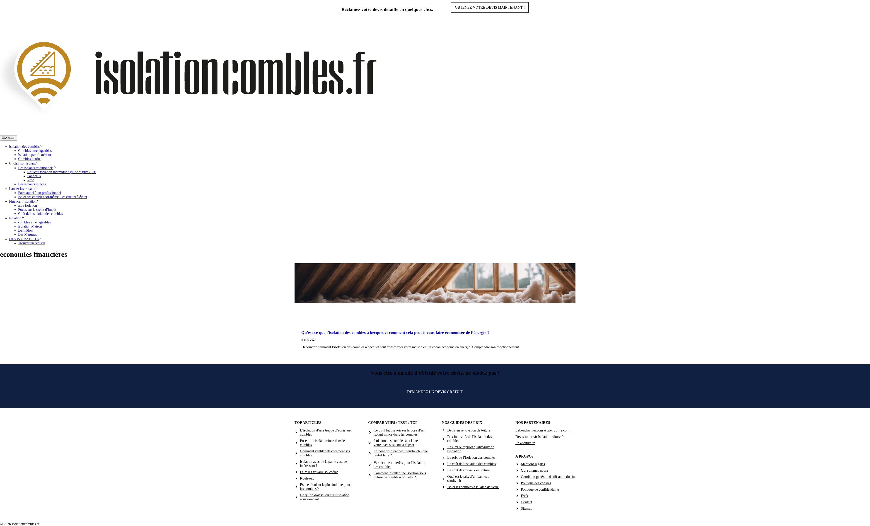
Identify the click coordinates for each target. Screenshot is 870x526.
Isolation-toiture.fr (551, 437)
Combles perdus (29, 159)
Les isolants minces (32, 184)
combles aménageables (34, 222)
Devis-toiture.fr (526, 437)
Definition (25, 230)
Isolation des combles (24, 146)
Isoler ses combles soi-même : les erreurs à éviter (52, 197)
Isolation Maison (30, 226)
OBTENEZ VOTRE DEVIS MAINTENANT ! (490, 7)
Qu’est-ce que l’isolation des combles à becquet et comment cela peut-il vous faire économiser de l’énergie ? (395, 332)
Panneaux (34, 176)
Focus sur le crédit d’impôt (37, 209)
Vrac (30, 180)
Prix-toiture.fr (525, 443)
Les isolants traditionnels (35, 168)
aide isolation (27, 205)
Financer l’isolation (22, 201)
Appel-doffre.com (556, 430)
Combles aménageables (35, 151)
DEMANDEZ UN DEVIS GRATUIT (435, 392)
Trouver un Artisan (31, 243)
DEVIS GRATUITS (24, 239)
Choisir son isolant (22, 163)
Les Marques (27, 234)
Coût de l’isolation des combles (40, 214)
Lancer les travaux (22, 189)
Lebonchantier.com (529, 430)
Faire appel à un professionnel (39, 193)
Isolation (15, 218)
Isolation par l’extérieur (34, 155)
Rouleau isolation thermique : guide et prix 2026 (61, 172)
